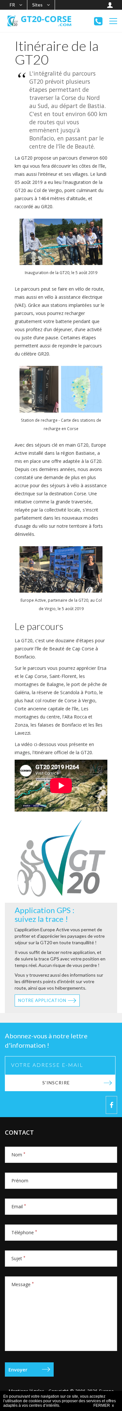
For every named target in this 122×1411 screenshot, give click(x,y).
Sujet (18, 1258)
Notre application (42, 1000)
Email (18, 1206)
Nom (18, 1155)
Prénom (19, 1180)
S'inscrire (56, 1082)
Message (22, 1284)
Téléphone (24, 1232)
